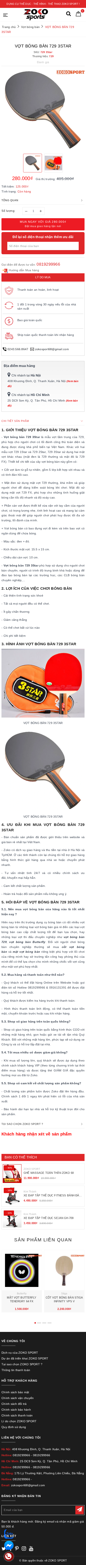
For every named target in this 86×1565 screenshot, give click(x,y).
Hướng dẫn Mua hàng (23, 270)
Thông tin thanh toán (15, 1370)
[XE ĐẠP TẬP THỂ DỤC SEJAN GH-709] (12, 1218)
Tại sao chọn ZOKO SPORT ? (21, 1364)
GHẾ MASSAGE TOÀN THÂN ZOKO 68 (49, 1172)
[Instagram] (24, 1549)
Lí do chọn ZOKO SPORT (19, 1421)
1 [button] (35, 1323)
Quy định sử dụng (13, 1427)
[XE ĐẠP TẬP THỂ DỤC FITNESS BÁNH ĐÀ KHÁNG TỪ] (12, 1196)
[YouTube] (31, 1549)
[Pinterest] (17, 1549)
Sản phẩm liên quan (43, 1239)
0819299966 (48, 264)
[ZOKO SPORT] (35, 14)
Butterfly (22, 1293)
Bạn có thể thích (21, 1157)
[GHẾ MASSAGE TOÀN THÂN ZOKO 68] (12, 1173)
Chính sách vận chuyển (17, 1398)
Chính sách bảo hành (16, 1409)
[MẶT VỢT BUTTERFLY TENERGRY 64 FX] (22, 1270)
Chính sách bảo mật (15, 1392)
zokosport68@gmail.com (52, 349)
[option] (43, 109)
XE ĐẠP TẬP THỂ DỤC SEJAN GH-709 (48, 1218)
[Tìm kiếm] (68, 14)
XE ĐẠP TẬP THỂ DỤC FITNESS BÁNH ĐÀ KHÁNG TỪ (51, 1195)
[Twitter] (3, 1549)
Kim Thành (30, 1191)
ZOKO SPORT (32, 1169)
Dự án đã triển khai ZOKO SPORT (24, 1358)
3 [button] (44, 1323)
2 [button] (39, 1323)
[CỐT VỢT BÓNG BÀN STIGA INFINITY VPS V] (64, 1270)
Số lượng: (8, 210)
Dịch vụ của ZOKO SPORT (19, 1352)
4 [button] (49, 1323)
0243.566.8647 (18, 349)
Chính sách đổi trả (14, 1403)
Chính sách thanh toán (17, 1415)
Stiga (64, 1293)
